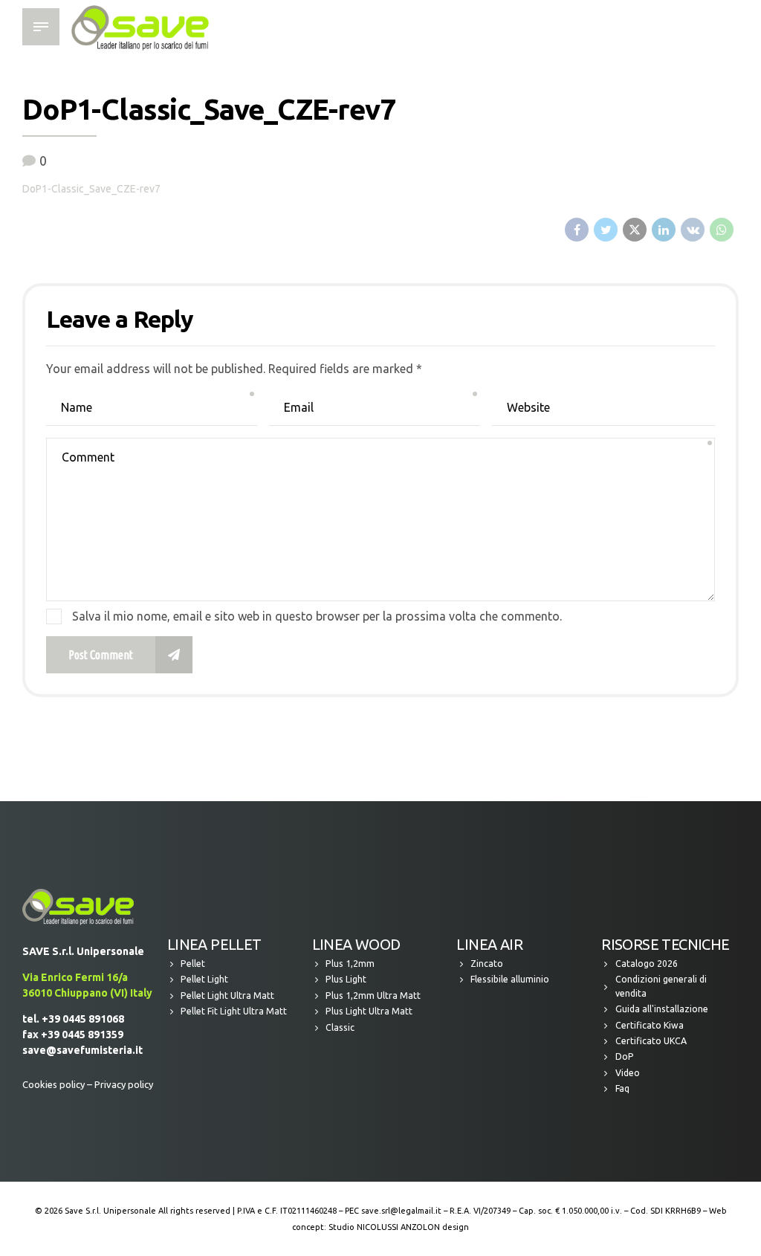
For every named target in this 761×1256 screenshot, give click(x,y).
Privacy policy (123, 1084)
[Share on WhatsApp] (722, 230)
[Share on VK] (693, 230)
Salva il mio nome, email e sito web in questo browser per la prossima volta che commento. (317, 616)
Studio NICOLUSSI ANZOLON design (398, 1227)
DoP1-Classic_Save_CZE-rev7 (91, 189)
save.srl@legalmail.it (401, 1210)
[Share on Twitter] (606, 230)
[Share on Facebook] (577, 230)
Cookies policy (53, 1084)
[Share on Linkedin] (664, 230)
